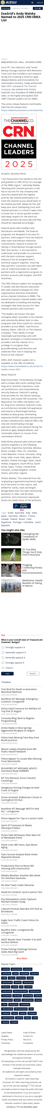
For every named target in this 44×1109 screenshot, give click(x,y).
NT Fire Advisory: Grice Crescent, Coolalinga (18, 779)
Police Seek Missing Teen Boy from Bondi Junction (20, 739)
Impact (27, 1018)
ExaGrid (5, 67)
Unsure (9, 667)
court (35, 1018)
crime (5, 1004)
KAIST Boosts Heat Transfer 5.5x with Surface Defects (21, 941)
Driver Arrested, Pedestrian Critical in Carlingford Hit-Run (21, 799)
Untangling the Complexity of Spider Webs (30, 536)
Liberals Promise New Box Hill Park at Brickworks (21, 910)
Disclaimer (5, 1043)
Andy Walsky (29, 89)
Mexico (23, 515)
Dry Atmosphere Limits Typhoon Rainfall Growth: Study (18, 900)
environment (7, 982)
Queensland (28, 982)
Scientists (6, 1013)
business (6, 987)
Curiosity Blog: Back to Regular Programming (17, 719)
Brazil (22, 519)
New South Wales (20, 991)
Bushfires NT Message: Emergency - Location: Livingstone (20, 700)
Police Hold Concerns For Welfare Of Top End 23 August (21, 710)
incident (14, 1022)
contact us (10, 1106)
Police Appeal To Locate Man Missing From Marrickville (21, 760)
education (17, 996)
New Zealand (7, 1009)
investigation (7, 1000)
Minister (18, 982)
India (34, 512)
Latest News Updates (6, 1034)
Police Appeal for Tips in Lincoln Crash (22, 818)
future (15, 1013)
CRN (8, 86)
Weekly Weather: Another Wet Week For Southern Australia (20, 877)
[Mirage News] (9, 2)
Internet (5, 1022)
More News (22, 958)
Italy (28, 512)
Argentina (6, 522)
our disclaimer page (28, 1106)
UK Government (21, 1009)
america (19, 1018)
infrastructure (35, 991)
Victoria (12, 978)
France (31, 515)
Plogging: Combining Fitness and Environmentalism (32, 568)
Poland (13, 519)
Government (16, 969)
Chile (29, 519)
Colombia (28, 522)
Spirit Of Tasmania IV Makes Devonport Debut (16, 827)
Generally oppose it (15, 657)
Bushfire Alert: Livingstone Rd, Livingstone (17, 931)
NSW (4, 978)
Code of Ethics (29, 1032)
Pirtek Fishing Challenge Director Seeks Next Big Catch (19, 950)
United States (28, 1000)
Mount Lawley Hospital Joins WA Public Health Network (18, 750)
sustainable (25, 1004)
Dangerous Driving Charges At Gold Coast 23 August (20, 789)
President (32, 1013)
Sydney (23, 1013)
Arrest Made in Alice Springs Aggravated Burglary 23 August (18, 729)
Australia (19, 512)
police (16, 973)
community (6, 973)
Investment (7, 996)
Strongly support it (15, 647)
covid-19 (29, 987)
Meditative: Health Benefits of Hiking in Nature (32, 583)
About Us (27, 1039)
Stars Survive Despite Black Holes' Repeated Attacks (19, 856)
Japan (4, 515)
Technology (6, 8)
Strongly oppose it (14, 662)
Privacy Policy (7, 1039)
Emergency (14, 1004)
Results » (33, 674)
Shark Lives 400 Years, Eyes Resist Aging (19, 846)
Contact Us (28, 1036)
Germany (13, 515)
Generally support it (15, 652)
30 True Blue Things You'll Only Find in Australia (32, 552)
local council (7, 991)
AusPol (17, 1000)
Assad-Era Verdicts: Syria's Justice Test (21, 892)
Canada (5, 519)
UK (22, 987)
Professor (21, 978)
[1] (29, 1085)
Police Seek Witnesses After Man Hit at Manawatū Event (20, 836)
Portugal (17, 522)
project (38, 1000)
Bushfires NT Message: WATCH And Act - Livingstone (20, 810)
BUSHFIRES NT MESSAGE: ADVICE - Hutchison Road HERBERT (19, 770)
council (14, 987)
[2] (31, 1085)
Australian (24, 973)
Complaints (28, 1043)
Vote (7, 674)
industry (38, 996)
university (27, 969)
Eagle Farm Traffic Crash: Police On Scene (20, 921)
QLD (31, 1009)
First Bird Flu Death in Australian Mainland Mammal (19, 690)
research (34, 973)
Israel (10, 512)
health (30, 978)
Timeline (6, 682)
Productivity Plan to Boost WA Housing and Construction (17, 867)
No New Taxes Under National (17, 885)
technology (28, 996)
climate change (8, 1018)
